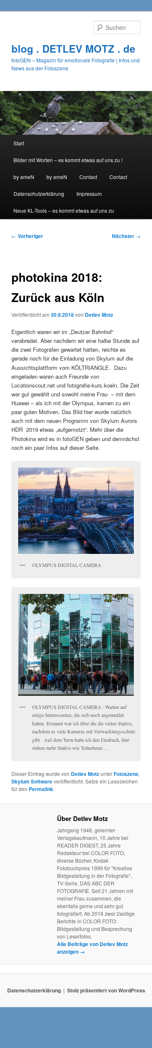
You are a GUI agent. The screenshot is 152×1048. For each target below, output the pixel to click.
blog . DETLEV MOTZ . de (73, 48)
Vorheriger (27, 236)
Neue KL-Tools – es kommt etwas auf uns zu (64, 210)
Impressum (89, 193)
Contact (88, 176)
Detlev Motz (99, 314)
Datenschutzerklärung (39, 193)
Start (19, 143)
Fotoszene (126, 774)
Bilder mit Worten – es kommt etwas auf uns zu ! (68, 159)
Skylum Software (31, 781)
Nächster (126, 236)
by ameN (24, 176)
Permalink (41, 789)
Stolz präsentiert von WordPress (106, 990)
